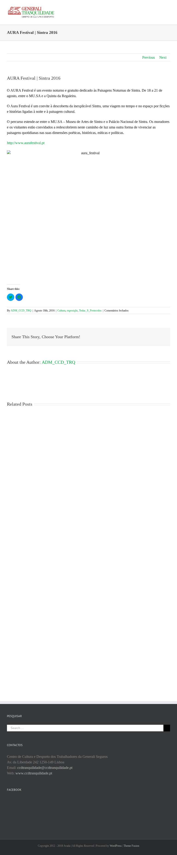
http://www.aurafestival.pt (25, 143)
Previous (148, 57)
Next (162, 57)
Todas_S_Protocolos (90, 310)
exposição (72, 310)
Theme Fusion (131, 845)
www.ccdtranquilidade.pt (33, 773)
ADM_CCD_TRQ (21, 310)
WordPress (116, 845)
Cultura (61, 310)
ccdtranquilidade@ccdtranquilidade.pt (44, 768)
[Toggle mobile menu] (168, 7)
